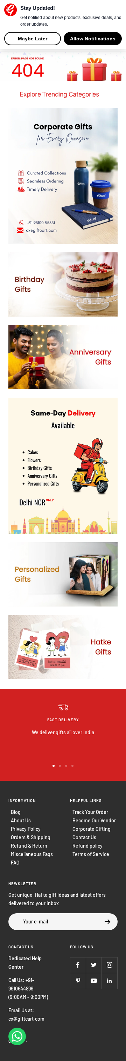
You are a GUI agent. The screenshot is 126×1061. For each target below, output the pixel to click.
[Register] (108, 921)
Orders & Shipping (30, 837)
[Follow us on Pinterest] (78, 981)
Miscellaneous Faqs (32, 854)
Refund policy (87, 846)
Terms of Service (90, 854)
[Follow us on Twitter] (94, 965)
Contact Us (84, 837)
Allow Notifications (92, 38)
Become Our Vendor (94, 820)
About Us (21, 820)
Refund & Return (29, 846)
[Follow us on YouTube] (94, 981)
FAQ (15, 863)
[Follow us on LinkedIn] (109, 981)
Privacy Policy (26, 829)
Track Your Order (90, 812)
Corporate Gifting (91, 829)
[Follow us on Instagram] (109, 965)
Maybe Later (32, 38)
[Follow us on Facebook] (78, 965)
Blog (16, 812)
